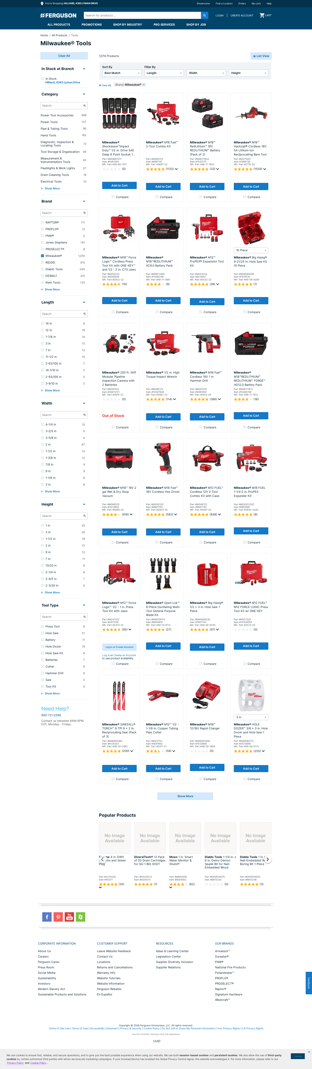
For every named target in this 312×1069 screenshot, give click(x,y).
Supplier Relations (168, 967)
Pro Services (164, 24)
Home (44, 35)
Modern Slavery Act (51, 989)
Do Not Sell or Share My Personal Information (188, 1028)
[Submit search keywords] (204, 15)
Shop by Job (196, 24)
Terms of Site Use (59, 1028)
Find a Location (224, 3)
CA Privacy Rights (252, 1028)
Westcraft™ (222, 1000)
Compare (122, 197)
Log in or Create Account (119, 647)
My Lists (256, 3)
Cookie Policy (152, 1028)
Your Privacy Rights (228, 1028)
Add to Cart (119, 185)
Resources (164, 943)
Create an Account (125, 655)
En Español (104, 994)
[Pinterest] (58, 917)
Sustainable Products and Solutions (62, 994)
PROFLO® (221, 978)
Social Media (46, 972)
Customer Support (112, 943)
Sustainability (47, 978)
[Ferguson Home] (58, 15)
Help (269, 3)
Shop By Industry (127, 24)
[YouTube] (69, 917)
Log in (106, 655)
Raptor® (220, 989)
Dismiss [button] (298, 1056)
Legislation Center (168, 956)
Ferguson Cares (48, 962)
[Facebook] (47, 917)
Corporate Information (57, 943)
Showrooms (203, 3)
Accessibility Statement (104, 1028)
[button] (309, 1052)
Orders (242, 3)
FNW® (219, 962)
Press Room (46, 967)
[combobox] (143, 15)
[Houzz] (80, 917)
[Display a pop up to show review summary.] (177, 170)
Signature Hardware (228, 994)
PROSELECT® (224, 983)
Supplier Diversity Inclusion (174, 962)
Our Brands (224, 943)
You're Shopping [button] (71, 3)
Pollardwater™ (224, 972)
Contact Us (104, 956)
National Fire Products (230, 967)
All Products (58, 24)
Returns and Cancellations (115, 967)
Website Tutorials (108, 978)
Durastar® (222, 956)
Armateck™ (222, 951)
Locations (103, 962)
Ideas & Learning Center (172, 951)
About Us (44, 951)
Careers (43, 956)
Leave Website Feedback (114, 951)
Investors (44, 983)
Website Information (110, 983)
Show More (185, 796)
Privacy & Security (131, 1028)
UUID (157, 1041)
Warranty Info (106, 972)
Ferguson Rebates (109, 989)
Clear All (64, 56)
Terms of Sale (80, 1028)
